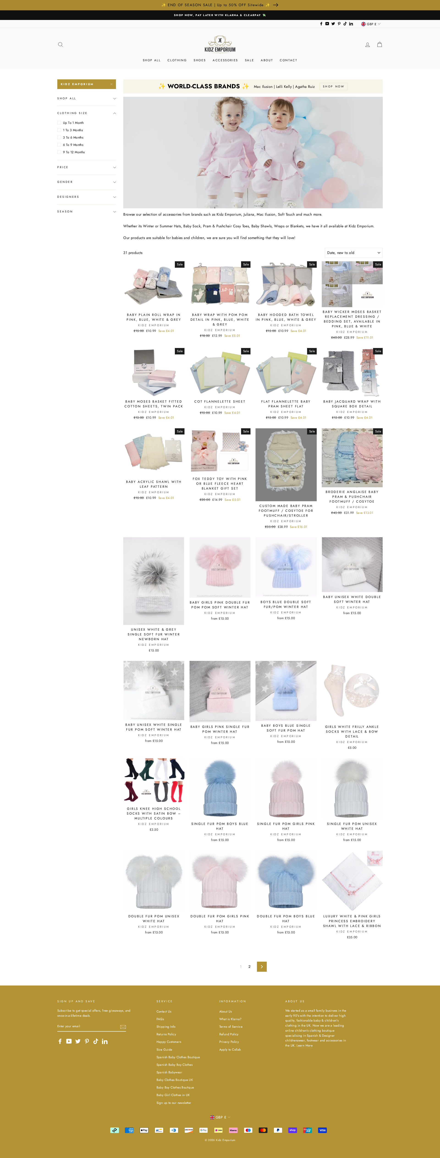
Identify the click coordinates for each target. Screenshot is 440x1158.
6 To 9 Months (73, 144)
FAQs (160, 1019)
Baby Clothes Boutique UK (175, 1079)
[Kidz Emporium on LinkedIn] (104, 1041)
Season (65, 211)
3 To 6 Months (73, 137)
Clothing (177, 60)
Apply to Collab (230, 1049)
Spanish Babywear (169, 1072)
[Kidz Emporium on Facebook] (60, 1041)
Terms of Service (230, 1026)
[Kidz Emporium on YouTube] (69, 1041)
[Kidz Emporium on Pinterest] (87, 1041)
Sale (249, 60)
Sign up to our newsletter (174, 1102)
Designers (68, 197)
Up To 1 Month (73, 122)
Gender (65, 182)
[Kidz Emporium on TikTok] (96, 1041)
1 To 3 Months (73, 130)
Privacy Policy (229, 1041)
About (267, 60)
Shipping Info (166, 1026)
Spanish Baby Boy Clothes (175, 1064)
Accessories (225, 60)
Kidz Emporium (77, 84)
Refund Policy (229, 1034)
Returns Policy (166, 1034)
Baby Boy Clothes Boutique (175, 1087)
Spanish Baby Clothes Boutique (178, 1057)
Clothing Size (72, 113)
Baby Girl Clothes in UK (173, 1095)
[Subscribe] (123, 1027)
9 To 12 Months (74, 152)
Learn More (305, 1045)
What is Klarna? (230, 1019)
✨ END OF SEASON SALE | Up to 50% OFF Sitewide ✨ (215, 5)
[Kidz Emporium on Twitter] (78, 1041)
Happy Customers (169, 1041)
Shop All (152, 60)
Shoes (200, 60)
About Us (225, 1011)
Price (63, 167)
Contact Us (164, 1011)
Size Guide (164, 1049)
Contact (288, 60)
